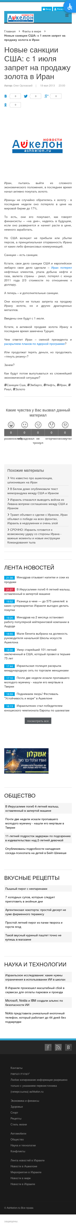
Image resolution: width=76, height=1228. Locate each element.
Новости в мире (21, 1178)
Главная (10, 31)
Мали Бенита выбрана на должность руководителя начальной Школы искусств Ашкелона (36, 637)
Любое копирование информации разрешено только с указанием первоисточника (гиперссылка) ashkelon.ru (39, 1085)
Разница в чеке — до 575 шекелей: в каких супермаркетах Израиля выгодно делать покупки (36, 605)
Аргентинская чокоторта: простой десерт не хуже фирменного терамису (35, 912)
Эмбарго (36, 385)
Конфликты (18, 1151)
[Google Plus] (53, 96)
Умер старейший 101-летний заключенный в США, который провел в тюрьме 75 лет (37, 653)
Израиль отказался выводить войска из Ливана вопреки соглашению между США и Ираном (37, 503)
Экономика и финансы (25, 1101)
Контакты (16, 1068)
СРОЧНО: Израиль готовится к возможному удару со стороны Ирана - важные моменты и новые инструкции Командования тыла (34, 535)
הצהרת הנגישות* (20, 1074)
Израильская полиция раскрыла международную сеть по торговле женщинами (36, 667)
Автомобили (18, 1133)
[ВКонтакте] (12, 96)
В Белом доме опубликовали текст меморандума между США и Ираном (33, 491)
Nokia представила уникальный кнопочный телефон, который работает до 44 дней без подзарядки (35, 1017)
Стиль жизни (19, 1124)
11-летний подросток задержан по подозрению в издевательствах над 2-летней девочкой (38, 838)
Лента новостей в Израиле (28, 1160)
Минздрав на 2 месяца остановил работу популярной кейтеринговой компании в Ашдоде (36, 621)
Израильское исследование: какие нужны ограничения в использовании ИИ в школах (35, 977)
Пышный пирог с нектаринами (26, 888)
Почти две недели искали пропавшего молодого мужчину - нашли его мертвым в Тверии (36, 681)
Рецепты (16, 1118)
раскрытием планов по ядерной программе (34, 343)
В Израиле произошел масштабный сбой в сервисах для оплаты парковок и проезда (34, 990)
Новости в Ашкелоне (24, 1166)
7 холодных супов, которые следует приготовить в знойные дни (30, 899)
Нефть (50, 385)
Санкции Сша (16, 385)
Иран (62, 385)
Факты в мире (31, 31)
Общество (17, 1139)
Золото (20, 389)
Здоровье (17, 1106)
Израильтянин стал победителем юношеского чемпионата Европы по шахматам (36, 707)
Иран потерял (61, 267)
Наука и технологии (23, 1145)
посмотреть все (38, 721)
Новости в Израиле (23, 1184)
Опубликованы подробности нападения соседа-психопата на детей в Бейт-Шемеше (35, 850)
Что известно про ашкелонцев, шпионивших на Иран (30, 480)
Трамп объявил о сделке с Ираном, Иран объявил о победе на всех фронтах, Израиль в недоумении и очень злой (37, 518)
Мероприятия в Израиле (26, 1172)
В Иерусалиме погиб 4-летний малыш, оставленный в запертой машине (37, 591)
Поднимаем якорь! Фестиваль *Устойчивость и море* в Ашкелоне (31, 696)
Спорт (14, 1112)
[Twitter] (32, 96)
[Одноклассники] (12, 105)
